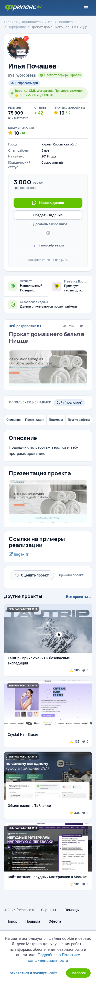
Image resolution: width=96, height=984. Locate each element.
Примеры (56, 420)
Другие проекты (23, 596)
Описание (13, 420)
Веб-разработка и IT (26, 326)
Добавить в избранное (49, 224)
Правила (32, 921)
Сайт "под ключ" (69, 402)
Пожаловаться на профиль (48, 260)
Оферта (55, 921)
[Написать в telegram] (48, 233)
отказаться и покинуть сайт (33, 973)
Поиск (11, 921)
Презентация (34, 420)
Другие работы (79, 420)
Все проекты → (79, 597)
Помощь (72, 910)
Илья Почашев (32, 66)
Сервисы (48, 910)
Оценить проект (32, 575)
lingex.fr (20, 554)
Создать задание (48, 215)
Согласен (78, 973)
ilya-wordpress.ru (51, 245)
